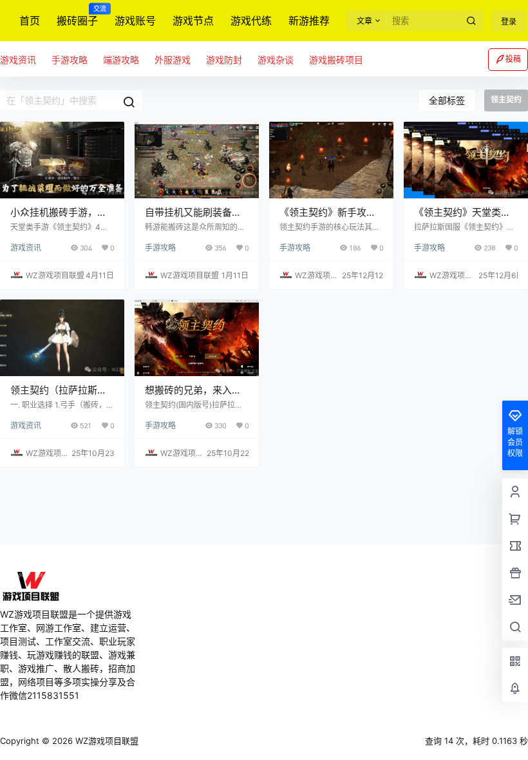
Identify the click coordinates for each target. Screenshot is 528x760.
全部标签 (447, 100)
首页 (29, 20)
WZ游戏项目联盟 (105, 741)
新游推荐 (309, 20)
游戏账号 (135, 20)
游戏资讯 (25, 247)
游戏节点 (193, 20)
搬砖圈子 (77, 16)
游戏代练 (251, 20)
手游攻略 (160, 247)
